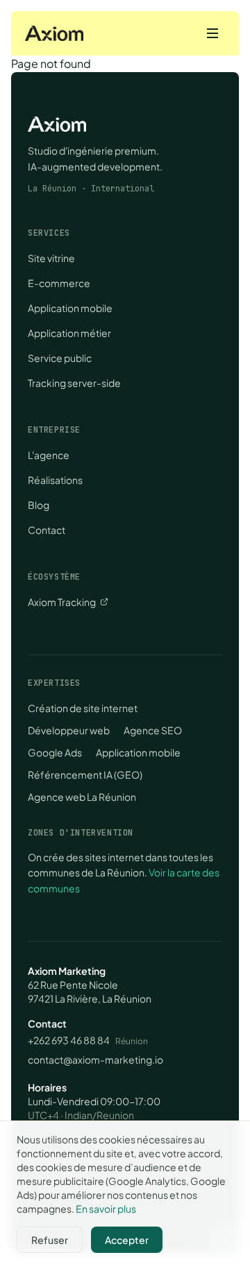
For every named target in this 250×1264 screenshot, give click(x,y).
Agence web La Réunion (82, 796)
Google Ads (55, 752)
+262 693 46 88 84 (69, 1040)
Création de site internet (83, 708)
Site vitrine (51, 258)
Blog (38, 505)
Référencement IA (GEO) (85, 774)
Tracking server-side (74, 382)
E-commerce (59, 283)
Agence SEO (153, 730)
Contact (46, 529)
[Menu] (212, 33)
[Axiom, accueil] (54, 33)
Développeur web (69, 730)
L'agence (48, 455)
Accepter (127, 1239)
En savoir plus (106, 1208)
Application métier (69, 333)
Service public (60, 358)
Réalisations (55, 480)
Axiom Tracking (62, 602)
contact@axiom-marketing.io (95, 1059)
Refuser (49, 1239)
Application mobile (70, 308)
